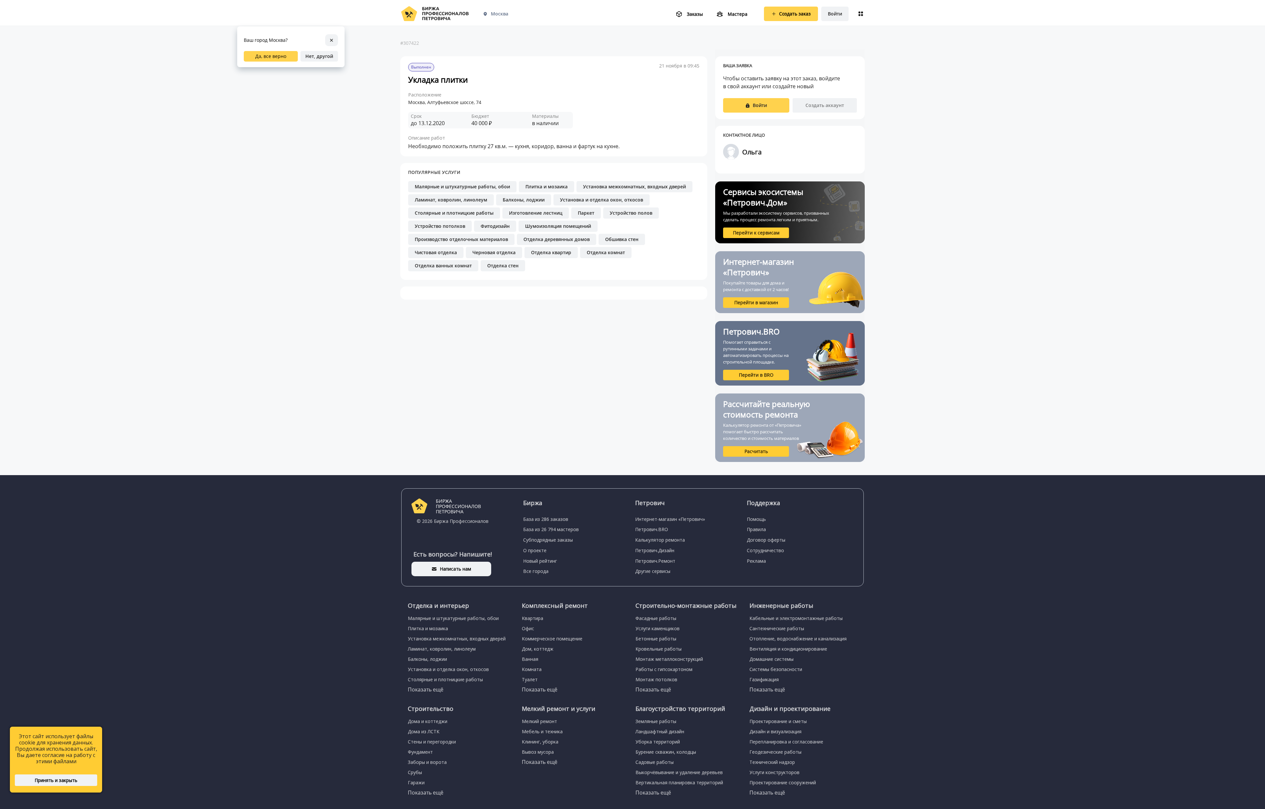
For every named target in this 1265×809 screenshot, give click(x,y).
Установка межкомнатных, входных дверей (634, 186)
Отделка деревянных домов (556, 239)
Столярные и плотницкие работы (454, 213)
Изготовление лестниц (535, 213)
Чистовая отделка (436, 252)
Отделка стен (503, 265)
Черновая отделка (494, 252)
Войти (835, 14)
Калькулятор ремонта (660, 540)
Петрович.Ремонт (655, 561)
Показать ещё (425, 689)
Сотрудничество (765, 550)
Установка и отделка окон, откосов (601, 200)
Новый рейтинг (540, 561)
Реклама (756, 561)
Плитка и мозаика (546, 186)
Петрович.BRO (651, 529)
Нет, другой (319, 56)
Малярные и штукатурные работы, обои (462, 186)
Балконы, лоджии (524, 200)
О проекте (535, 550)
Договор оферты (766, 540)
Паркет (586, 213)
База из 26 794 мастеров (551, 529)
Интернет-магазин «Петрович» (670, 519)
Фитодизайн (495, 226)
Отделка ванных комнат (443, 265)
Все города (535, 571)
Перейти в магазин (756, 302)
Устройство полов (631, 213)
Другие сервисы (652, 571)
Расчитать (756, 451)
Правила (756, 529)
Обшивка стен (621, 239)
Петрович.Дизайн (654, 550)
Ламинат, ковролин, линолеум (451, 200)
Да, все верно (270, 56)
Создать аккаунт (824, 105)
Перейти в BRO (756, 375)
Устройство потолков (440, 226)
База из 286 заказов (545, 519)
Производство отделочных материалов (461, 239)
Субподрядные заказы (548, 540)
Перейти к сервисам (756, 232)
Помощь (756, 519)
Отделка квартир (551, 252)
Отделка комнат (606, 252)
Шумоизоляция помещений (558, 226)
